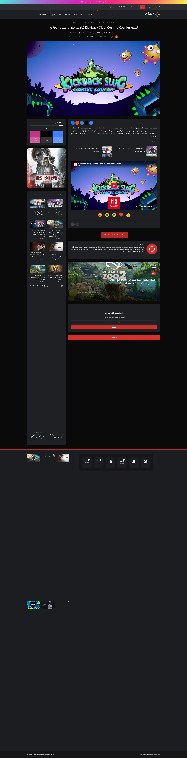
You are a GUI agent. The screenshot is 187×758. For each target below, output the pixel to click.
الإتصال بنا (30, 754)
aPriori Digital (131, 128)
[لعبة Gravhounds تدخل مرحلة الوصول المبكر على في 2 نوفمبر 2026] (151, 151)
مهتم (112, 37)
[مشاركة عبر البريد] (77, 224)
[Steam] (99, 462)
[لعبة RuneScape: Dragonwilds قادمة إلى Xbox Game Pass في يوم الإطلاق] (37, 358)
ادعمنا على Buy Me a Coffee (113, 235)
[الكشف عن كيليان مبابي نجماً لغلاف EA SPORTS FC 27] (48, 605)
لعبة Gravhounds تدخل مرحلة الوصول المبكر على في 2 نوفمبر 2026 (55, 212)
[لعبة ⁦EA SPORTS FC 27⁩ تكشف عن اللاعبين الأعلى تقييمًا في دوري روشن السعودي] (55, 358)
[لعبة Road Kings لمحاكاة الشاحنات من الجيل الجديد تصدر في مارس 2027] (107, 151)
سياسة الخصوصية (39, 754)
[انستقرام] (136, 255)
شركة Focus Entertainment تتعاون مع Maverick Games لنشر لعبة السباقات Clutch (37, 255)
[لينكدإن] (82, 123)
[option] (114, 281)
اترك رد (114, 338)
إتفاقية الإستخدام (49, 754)
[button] (128, 216)
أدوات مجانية (78, 15)
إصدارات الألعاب (41, 14)
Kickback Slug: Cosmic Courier (103, 128)
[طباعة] (73, 224)
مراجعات (89, 15)
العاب (98, 15)
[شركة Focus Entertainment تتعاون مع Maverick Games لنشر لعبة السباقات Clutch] (37, 246)
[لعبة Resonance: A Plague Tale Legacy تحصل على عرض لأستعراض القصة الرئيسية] (33, 458)
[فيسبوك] (91, 123)
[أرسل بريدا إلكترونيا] (109, 37)
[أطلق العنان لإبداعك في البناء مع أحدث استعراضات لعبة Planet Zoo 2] (37, 269)
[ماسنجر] (73, 123)
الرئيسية (113, 15)
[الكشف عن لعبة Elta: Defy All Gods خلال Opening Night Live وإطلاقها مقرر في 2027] (37, 224)
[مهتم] (152, 14)
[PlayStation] (134, 462)
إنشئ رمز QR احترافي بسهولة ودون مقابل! (93, 2)
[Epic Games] (87, 462)
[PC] (110, 462)
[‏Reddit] (77, 123)
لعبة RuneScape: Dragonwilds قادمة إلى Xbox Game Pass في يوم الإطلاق (37, 435)
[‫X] (86, 123)
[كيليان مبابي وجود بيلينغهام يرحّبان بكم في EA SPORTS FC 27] (62, 674)
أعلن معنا (67, 15)
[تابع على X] (110, 37)
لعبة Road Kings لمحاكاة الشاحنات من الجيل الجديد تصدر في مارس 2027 (38, 212)
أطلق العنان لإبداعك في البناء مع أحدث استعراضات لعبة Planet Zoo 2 (120, 7)
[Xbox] (145, 462)
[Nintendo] (122, 462)
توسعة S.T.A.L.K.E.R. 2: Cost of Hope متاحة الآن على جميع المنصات (55, 277)
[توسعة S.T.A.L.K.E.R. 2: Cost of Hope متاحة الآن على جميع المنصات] (55, 269)
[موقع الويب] (143, 255)
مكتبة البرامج (56, 15)
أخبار (105, 15)
